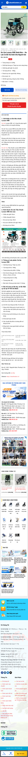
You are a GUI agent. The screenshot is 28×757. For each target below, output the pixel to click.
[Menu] (2, 2)
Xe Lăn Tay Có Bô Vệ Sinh (8, 50)
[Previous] (3, 26)
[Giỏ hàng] (26, 2)
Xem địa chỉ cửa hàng (21, 90)
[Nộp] (24, 7)
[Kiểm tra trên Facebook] (2, 672)
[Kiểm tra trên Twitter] (8, 672)
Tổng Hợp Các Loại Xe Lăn (17, 49)
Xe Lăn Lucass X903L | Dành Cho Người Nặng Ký (20, 489)
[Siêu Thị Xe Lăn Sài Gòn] (14, 2)
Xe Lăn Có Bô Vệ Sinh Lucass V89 (7, 488)
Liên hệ (4, 711)
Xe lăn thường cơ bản (10, 511)
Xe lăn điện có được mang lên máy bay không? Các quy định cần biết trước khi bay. (8, 576)
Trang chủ (4, 49)
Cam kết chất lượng (7, 708)
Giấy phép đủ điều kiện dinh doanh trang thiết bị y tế (7, 715)
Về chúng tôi (5, 681)
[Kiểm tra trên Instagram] (5, 672)
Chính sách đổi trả (7, 693)
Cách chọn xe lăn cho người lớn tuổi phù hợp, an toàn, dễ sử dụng (19, 576)
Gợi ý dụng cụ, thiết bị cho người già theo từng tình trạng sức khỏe (7, 559)
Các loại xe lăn (20, 681)
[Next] (25, 26)
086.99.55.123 (13, 410)
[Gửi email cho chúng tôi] (10, 672)
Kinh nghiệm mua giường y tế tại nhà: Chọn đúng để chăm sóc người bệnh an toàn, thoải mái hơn (20, 560)
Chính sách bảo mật (7, 705)
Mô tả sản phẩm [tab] (5, 115)
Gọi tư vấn (7, 90)
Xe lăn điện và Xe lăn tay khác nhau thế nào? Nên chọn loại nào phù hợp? (8, 591)
